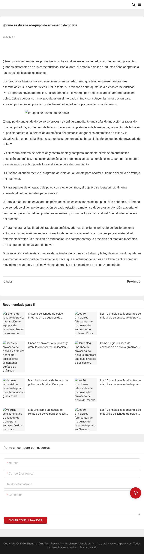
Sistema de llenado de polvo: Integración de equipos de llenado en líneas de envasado (46, 315)
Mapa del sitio (88, 547)
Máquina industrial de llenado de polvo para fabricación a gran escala (48, 382)
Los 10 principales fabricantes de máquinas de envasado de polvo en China (120, 315)
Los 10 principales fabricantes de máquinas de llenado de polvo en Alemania (120, 412)
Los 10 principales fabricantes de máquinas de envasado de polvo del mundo (120, 382)
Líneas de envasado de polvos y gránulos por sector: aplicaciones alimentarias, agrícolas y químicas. (48, 345)
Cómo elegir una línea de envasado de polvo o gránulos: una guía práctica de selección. (119, 345)
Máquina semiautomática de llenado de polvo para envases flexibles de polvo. (47, 412)
